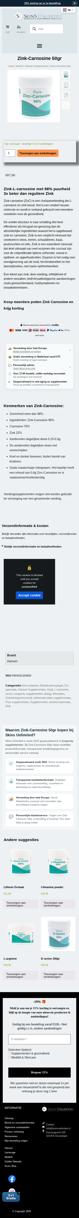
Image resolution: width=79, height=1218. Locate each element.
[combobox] (46, 29)
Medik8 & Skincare (23, 1057)
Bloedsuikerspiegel (51, 685)
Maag (47, 693)
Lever (9, 693)
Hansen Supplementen (37, 66)
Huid (50, 689)
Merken (20, 66)
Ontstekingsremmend (19, 697)
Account (21, 32)
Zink (8, 706)
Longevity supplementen (28, 693)
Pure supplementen (17, 702)
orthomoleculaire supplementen (52, 697)
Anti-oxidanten (30, 685)
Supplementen (39, 702)
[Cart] (7, 27)
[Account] (19, 27)
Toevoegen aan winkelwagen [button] (16, 904)
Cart (8, 32)
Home (11, 66)
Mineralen (58, 693)
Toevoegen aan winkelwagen (37, 153)
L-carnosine (61, 689)
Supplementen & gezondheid (30, 1053)
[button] (39, 46)
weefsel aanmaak (59, 702)
